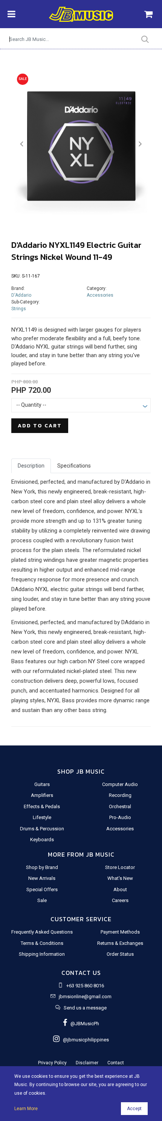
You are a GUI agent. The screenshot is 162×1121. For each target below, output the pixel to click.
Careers (120, 900)
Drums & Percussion (42, 828)
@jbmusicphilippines (84, 1040)
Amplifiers (42, 795)
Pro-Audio (120, 817)
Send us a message (85, 1008)
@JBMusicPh (83, 1023)
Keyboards (42, 839)
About (120, 889)
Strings (18, 308)
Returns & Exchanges (120, 943)
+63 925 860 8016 (85, 985)
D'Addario (21, 295)
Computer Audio (120, 784)
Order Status (120, 954)
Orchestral (120, 806)
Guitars (42, 784)
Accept (134, 1108)
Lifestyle (42, 817)
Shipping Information (42, 954)
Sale (42, 900)
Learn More (26, 1108)
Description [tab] (31, 466)
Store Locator (120, 867)
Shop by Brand (42, 867)
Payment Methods (120, 932)
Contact (115, 1062)
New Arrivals (41, 878)
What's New (120, 878)
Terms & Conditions (42, 943)
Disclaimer (87, 1062)
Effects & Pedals (42, 806)
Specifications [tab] (74, 466)
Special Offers (42, 889)
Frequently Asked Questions (42, 932)
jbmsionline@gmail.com (85, 996)
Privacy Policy (52, 1062)
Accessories (100, 295)
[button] (21, 144)
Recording (120, 795)
